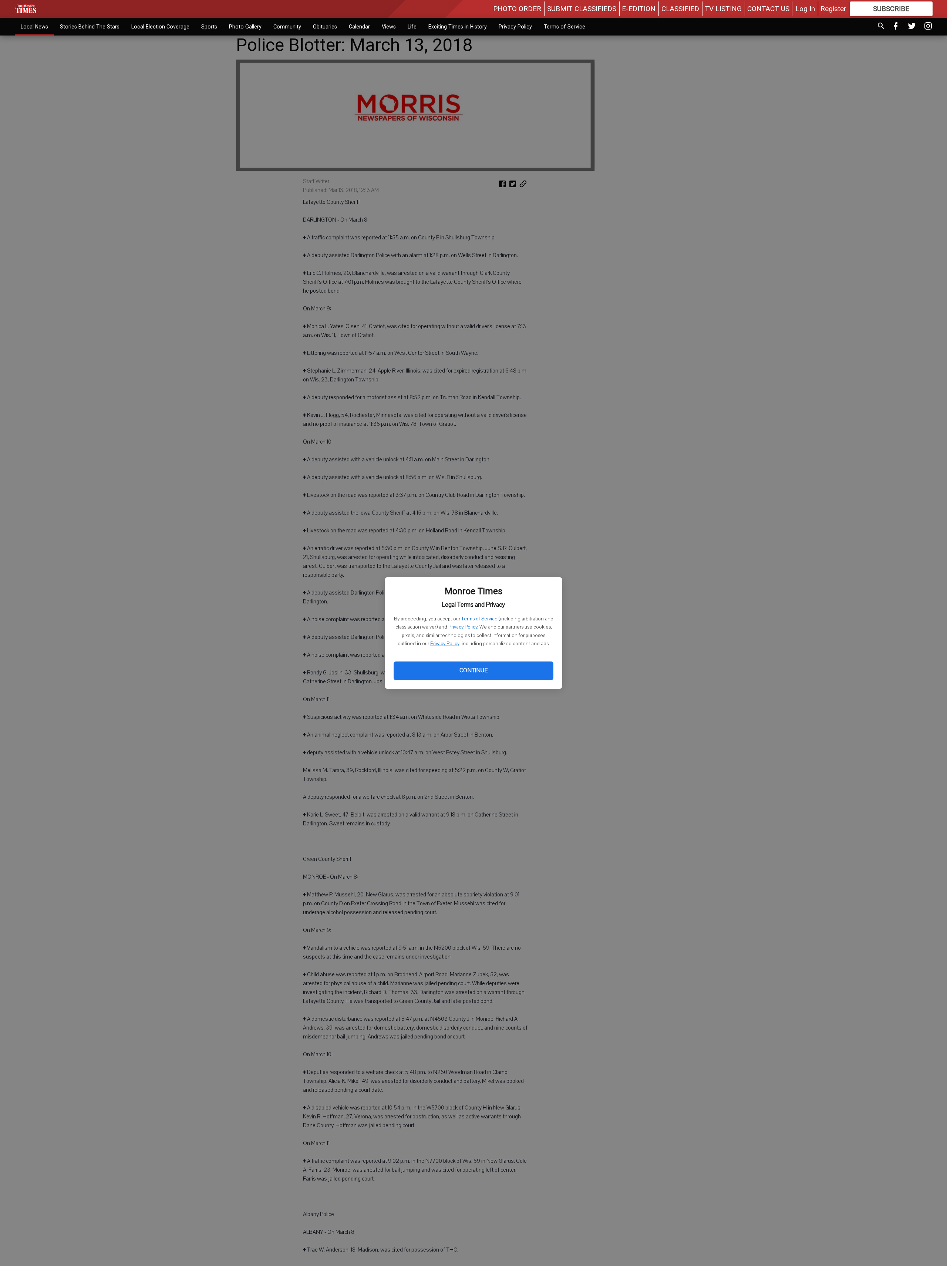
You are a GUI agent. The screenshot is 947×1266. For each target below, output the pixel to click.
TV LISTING (723, 8)
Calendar (359, 27)
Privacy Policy (462, 627)
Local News (34, 27)
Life (412, 27)
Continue (473, 670)
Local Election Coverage (160, 27)
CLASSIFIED (680, 8)
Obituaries (325, 27)
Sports (209, 27)
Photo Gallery (245, 27)
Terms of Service (479, 619)
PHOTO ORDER (517, 8)
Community (287, 27)
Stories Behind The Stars (89, 27)
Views (389, 27)
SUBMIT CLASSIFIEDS (581, 8)
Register (833, 8)
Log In (805, 8)
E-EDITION (639, 8)
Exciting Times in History (457, 27)
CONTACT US (768, 8)
